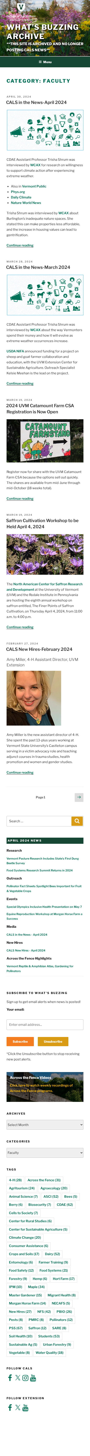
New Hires (20, 1312)
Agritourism (22, 1188)
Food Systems (54, 1270)
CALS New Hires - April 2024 (26, 950)
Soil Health (21, 1336)
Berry (16, 1205)
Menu (47, 62)
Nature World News (26, 203)
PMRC (36, 1320)
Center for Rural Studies (30, 1221)
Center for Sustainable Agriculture (38, 1229)
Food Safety (21, 1270)
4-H (15, 1180)
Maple (36, 1287)
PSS (16, 1328)
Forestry (18, 1279)
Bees (70, 1197)
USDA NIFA (15, 351)
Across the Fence (44, 1180)
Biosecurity (39, 1205)
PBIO (64, 1312)
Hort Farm (64, 1279)
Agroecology (54, 1188)
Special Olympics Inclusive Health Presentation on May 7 (44, 906)
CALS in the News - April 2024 (27, 934)
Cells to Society (23, 1213)
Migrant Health (62, 1295)
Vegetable (19, 1353)
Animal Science (23, 1197)
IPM (15, 1287)
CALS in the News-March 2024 (38, 267)
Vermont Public (34, 186)
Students (49, 1336)
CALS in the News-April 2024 (36, 102)
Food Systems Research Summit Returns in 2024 (40, 870)
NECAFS (61, 1303)
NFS (44, 1312)
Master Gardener (25, 1295)
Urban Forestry (57, 1345)
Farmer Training (53, 1262)
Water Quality (50, 1353)
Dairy (52, 1254)
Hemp (40, 1279)
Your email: (15, 1010)
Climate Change (25, 1238)
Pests (16, 1320)
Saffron (37, 1328)
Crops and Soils (24, 1254)
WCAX (35, 165)
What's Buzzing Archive (43, 32)
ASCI (51, 1197)
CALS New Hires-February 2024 (39, 649)
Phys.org (18, 192)
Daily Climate (21, 197)
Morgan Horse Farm (27, 1303)
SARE (59, 1328)
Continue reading (20, 245)
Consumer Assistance (28, 1246)
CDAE (65, 1205)
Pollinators (61, 1320)
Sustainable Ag (23, 1345)
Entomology (21, 1262)
